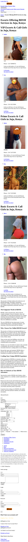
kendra (5, 34)
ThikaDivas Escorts (8, 441)
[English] (9, 415)
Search (2, 434)
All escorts (3, 7)
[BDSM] (10, 406)
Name (2, 409)
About (5, 445)
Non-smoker (15, 431)
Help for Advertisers (9, 448)
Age (2, 422)
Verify (2, 506)
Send (2, 484)
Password (3, 493)
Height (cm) (4, 425)
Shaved (2, 428)
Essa (5, 75)
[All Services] (10, 404)
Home (2, 15)
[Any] (9, 412)
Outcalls (8, 431)
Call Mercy (6, 249)
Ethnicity (3, 419)
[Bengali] (9, 414)
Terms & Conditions (9, 451)
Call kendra (6, 70)
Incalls (2, 431)
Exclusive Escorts (5, 540)
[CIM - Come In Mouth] (10, 408)
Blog (5, 447)
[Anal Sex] (10, 405)
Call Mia (6, 290)
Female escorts (9, 9)
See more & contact (8, 71)
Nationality (3, 411)
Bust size (3, 421)
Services (3, 408)
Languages (3, 417)
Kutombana (6, 443)
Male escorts (17, 9)
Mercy (5, 213)
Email (2, 474)
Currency (3, 399)
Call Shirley (7, 159)
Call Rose (6, 201)
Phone (2, 475)
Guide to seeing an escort (10, 450)
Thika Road (3, 539)
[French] (9, 416)
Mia (5, 254)
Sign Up (6, 1)
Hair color (3, 430)
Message (3, 482)
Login (2, 1)
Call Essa (6, 111)
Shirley (5, 123)
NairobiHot (6, 438)
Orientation (3, 418)
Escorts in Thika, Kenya (10, 437)
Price (2, 402)
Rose (5, 163)
